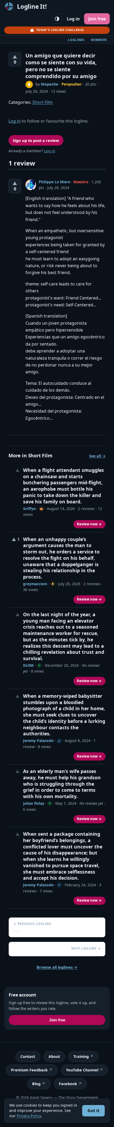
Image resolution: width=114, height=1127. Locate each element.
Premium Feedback (29, 1069)
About (54, 1056)
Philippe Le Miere (54, 181)
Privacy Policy (29, 1115)
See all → (97, 455)
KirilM (28, 665)
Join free (97, 19)
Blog (36, 1083)
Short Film (42, 102)
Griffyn (29, 508)
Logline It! (32, 6)
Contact (27, 1056)
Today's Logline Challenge (60, 30)
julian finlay (33, 803)
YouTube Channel (82, 1069)
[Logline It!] (9, 6)
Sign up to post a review (36, 140)
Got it (93, 1110)
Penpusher (72, 84)
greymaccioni (35, 583)
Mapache (49, 84)
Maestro (80, 181)
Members (99, 40)
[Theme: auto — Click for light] (57, 19)
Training (81, 1056)
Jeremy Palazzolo (38, 740)
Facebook (68, 1083)
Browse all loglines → (57, 967)
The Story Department (78, 1097)
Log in (73, 19)
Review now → (89, 524)
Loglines (76, 40)
